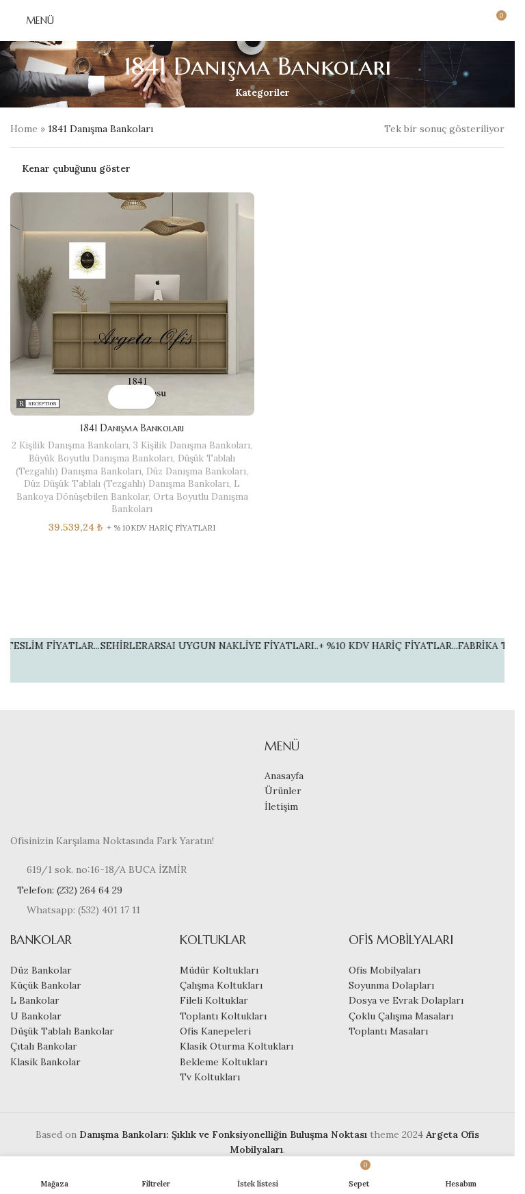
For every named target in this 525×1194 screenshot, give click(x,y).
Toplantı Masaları (388, 1031)
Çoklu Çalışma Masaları (401, 1016)
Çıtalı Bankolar (43, 1046)
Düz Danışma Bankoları (196, 471)
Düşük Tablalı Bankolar (62, 1031)
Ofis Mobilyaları (384, 970)
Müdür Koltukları (219, 970)
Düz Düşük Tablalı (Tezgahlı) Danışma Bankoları (126, 484)
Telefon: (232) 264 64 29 (69, 890)
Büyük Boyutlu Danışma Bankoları (101, 458)
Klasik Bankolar (45, 1062)
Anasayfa (284, 776)
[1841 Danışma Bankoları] (132, 304)
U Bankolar (36, 1016)
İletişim (281, 806)
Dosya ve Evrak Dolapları (406, 1000)
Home (24, 129)
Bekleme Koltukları (223, 1062)
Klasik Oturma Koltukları (236, 1046)
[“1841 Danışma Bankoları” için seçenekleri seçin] (120, 397)
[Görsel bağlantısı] (51, 777)
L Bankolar (34, 1000)
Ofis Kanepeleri (215, 1031)
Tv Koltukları (210, 1077)
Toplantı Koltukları (223, 1016)
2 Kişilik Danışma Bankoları (70, 445)
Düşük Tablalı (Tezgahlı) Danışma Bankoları (125, 465)
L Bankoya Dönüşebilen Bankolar (128, 490)
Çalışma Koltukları (221, 985)
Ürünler (283, 791)
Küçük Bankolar (45, 985)
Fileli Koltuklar (214, 1000)
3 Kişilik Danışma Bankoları (191, 445)
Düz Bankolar (41, 970)
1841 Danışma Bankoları (132, 428)
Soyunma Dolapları (391, 985)
